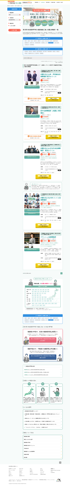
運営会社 (10, 480)
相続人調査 (45, 51)
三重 (40, 295)
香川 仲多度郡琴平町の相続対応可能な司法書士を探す (43, 356)
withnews (10, 474)
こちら (46, 309)
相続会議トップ (37, 2)
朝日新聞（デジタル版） (12, 468)
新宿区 (48, 152)
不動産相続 (41, 53)
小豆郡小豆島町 (56, 42)
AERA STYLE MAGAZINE (34, 474)
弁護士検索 (43, 2)
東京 (32, 291)
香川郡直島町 (32, 44)
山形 (45, 289)
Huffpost (20, 471)
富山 (40, 293)
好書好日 (31, 471)
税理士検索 (48, 2)
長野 (37, 293)
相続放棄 (34, 51)
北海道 (33, 289)
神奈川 (36, 291)
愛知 (32, 295)
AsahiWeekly (53, 472)
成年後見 (26, 53)
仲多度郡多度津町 (37, 42)
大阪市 (36, 303)
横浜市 (33, 303)
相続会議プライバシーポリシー (33, 479)
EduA (9, 471)
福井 (45, 293)
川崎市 (41, 305)
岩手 (38, 289)
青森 (36, 289)
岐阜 (37, 295)
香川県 (43, 78)
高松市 (48, 78)
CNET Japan (21, 468)
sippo (30, 468)
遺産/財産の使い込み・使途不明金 (33, 53)
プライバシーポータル (50, 479)
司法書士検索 (53, 2)
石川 (42, 293)
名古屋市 (39, 303)
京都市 (53, 303)
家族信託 (58, 51)
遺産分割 (30, 51)
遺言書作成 (26, 51)
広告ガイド (14, 480)
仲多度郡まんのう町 (44, 42)
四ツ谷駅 (53, 152)
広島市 (56, 303)
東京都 (43, 152)
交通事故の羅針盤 (43, 474)
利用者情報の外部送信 (42, 479)
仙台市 (33, 305)
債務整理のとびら (22, 475)
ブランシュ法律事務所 (48, 237)
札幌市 (43, 303)
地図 (59, 129)
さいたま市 (37, 305)
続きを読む (57, 86)
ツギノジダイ (42, 471)
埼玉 (38, 291)
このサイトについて (12, 479)
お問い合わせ (19, 480)
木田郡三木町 (32, 42)
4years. (41, 468)
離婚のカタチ (11, 475)
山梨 (35, 293)
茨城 (43, 291)
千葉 (41, 291)
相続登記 (54, 51)
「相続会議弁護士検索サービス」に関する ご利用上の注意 (34, 308)
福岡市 (46, 303)
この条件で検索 (14, 30)
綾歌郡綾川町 (27, 42)
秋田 (41, 289)
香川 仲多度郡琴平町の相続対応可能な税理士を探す (43, 339)
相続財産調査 (50, 51)
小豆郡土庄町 (27, 44)
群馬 (48, 291)
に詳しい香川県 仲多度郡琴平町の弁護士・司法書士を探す (36, 372)
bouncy (20, 474)
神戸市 (49, 303)
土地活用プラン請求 (60, 2)
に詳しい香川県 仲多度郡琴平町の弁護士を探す (34, 369)
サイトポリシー (18, 479)
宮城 (43, 289)
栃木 (45, 291)
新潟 (32, 293)
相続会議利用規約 (25, 479)
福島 (48, 289)
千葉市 (44, 305)
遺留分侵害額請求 (39, 51)
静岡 (35, 295)
